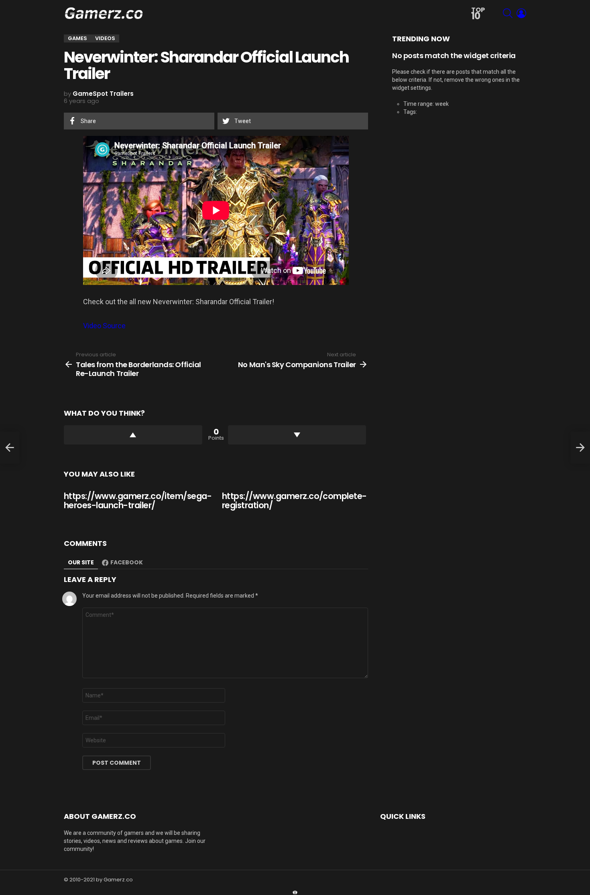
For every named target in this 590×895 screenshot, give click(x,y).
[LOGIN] (521, 13)
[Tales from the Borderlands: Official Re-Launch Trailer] (9, 448)
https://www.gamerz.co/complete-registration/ (294, 500)
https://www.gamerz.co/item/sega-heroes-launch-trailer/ (138, 500)
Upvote (133, 434)
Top (478, 13)
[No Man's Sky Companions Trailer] (580, 448)
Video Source (104, 325)
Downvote (297, 434)
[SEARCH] (508, 13)
